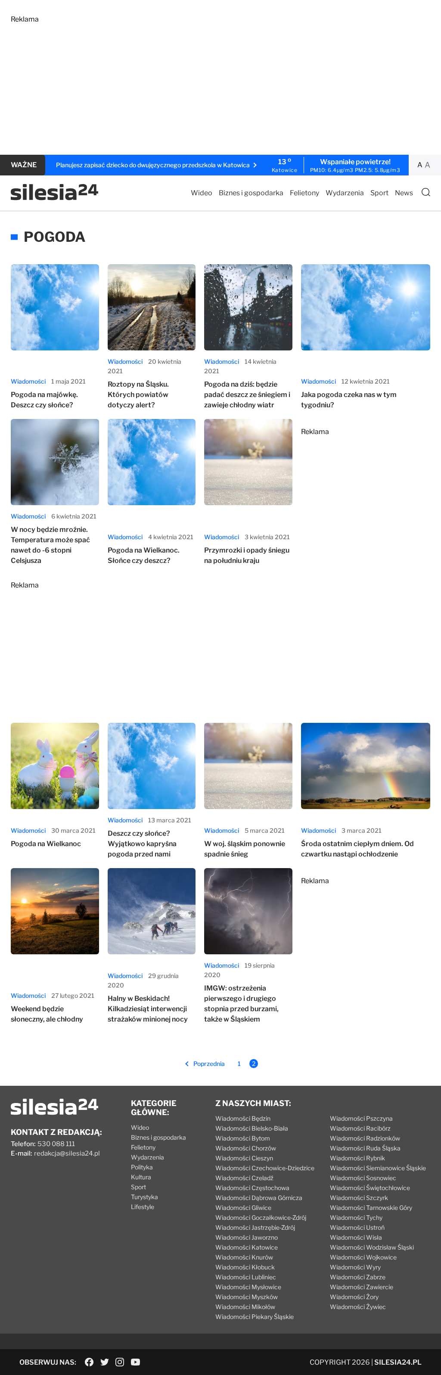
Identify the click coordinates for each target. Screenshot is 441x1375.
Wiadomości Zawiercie (361, 1287)
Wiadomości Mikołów (245, 1306)
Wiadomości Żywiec (358, 1306)
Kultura (141, 1177)
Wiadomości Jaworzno (246, 1237)
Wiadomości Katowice (246, 1247)
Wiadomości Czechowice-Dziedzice (264, 1168)
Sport (379, 193)
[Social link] (89, 1362)
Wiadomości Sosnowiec (363, 1177)
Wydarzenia (345, 193)
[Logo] (54, 198)
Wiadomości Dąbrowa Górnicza (258, 1197)
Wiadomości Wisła (356, 1237)
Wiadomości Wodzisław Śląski (372, 1247)
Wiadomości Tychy (356, 1217)
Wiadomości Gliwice (243, 1207)
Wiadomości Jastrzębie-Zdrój (255, 1227)
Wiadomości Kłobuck (245, 1267)
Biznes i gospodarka (251, 193)
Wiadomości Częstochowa (252, 1187)
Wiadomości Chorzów (245, 1148)
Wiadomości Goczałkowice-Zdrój (260, 1217)
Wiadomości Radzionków (365, 1138)
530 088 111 (56, 1144)
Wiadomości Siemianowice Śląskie (378, 1168)
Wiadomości (28, 381)
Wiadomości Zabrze (357, 1277)
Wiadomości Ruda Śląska (365, 1148)
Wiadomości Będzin (242, 1118)
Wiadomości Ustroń (357, 1227)
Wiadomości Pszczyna (361, 1118)
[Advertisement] (220, 83)
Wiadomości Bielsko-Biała (251, 1128)
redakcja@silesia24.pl (67, 1153)
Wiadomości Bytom (242, 1138)
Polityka (142, 1167)
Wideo (201, 193)
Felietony (304, 193)
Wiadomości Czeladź (244, 1177)
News (404, 193)
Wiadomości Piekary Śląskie (254, 1316)
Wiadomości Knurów (244, 1257)
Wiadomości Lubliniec (245, 1277)
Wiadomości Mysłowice (248, 1287)
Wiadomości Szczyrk (359, 1197)
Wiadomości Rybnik (357, 1158)
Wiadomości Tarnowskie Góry (371, 1207)
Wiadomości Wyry (355, 1267)
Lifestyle (142, 1206)
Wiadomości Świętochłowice (370, 1187)
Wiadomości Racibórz (360, 1128)
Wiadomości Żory (354, 1296)
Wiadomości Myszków (246, 1296)
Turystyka (144, 1196)
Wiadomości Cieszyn (244, 1158)
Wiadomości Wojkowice (363, 1257)
